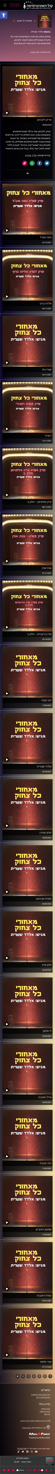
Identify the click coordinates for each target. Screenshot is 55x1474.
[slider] (20, 1470)
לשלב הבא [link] (18, 1376)
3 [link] (39, 1376)
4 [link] (34, 1376)
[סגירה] (27, 173)
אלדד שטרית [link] (34, 52)
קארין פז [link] (46, 369)
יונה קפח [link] (46, 700)
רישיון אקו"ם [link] (26, 1428)
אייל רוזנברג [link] (44, 1097)
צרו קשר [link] (47, 1414)
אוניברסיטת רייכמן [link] (43, 1397)
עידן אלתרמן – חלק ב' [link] (39, 501)
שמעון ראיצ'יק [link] (43, 1229)
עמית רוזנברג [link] (44, 1295)
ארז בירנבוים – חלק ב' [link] (39, 634)
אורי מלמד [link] (45, 1361)
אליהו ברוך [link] (45, 303)
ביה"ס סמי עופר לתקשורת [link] (40, 1394)
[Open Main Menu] (5, 5)
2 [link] (44, 1376)
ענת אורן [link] (46, 568)
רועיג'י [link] (48, 435)
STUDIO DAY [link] (22, 1448)
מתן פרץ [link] (46, 964)
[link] (3, 15)
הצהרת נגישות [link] (45, 1411)
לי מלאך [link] (46, 1030)
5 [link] (28, 1376)
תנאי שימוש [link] (45, 1408)
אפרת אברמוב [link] (43, 898)
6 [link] (23, 1376)
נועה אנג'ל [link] (45, 237)
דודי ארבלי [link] (45, 1163)
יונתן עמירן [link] (45, 832)
